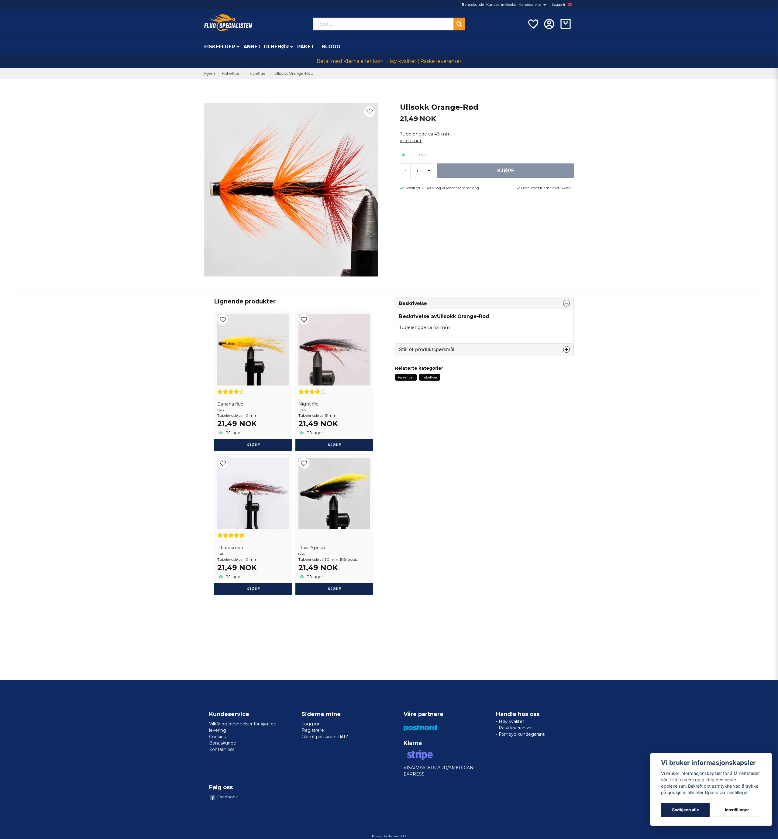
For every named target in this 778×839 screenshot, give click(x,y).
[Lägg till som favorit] (533, 24)
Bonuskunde (473, 4)
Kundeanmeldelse (501, 4)
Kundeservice (530, 4)
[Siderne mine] (549, 24)
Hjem (209, 73)
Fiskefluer (219, 47)
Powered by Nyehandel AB (389, 835)
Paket (305, 47)
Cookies (217, 736)
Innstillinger (737, 809)
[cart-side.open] (565, 24)
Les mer (412, 140)
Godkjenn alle (685, 809)
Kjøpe (253, 445)
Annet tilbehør (266, 47)
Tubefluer (257, 73)
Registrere (312, 730)
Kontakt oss (221, 749)
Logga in (559, 4)
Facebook (227, 796)
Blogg (331, 47)
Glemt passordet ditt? (324, 736)
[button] (570, 4)
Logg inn (311, 724)
